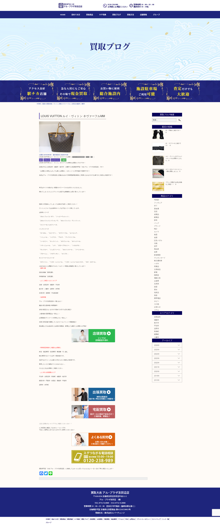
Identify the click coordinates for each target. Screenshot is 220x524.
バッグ (156, 223)
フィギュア (158, 202)
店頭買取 (92, 519)
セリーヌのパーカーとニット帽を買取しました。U (174, 170)
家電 (155, 272)
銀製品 (156, 217)
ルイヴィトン (55, 160)
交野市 (156, 328)
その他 (156, 304)
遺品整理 (114, 519)
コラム (156, 310)
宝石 (155, 211)
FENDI (156, 200)
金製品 (156, 214)
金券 (155, 252)
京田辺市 (157, 317)
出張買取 (99, 519)
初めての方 (76, 14)
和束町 (156, 331)
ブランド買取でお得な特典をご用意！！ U (174, 183)
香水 (155, 289)
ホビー (156, 301)
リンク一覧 (165, 519)
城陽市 (156, 320)
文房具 (156, 283)
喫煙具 (156, 275)
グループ (156, 14)
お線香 (156, 281)
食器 (155, 234)
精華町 (156, 334)
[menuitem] (62, 14)
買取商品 (89, 14)
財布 (155, 220)
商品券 (156, 249)
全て (41, 160)
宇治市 (156, 325)
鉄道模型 (157, 255)
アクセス (121, 519)
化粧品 (156, 292)
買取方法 (130, 14)
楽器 (155, 286)
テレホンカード (159, 257)
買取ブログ (116, 14)
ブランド (47, 160)
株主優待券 (158, 260)
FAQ (126, 519)
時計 (155, 229)
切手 (155, 246)
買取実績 (70, 519)
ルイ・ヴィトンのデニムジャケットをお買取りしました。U (174, 158)
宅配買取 (107, 519)
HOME (62, 14)
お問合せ (132, 519)
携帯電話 (157, 298)
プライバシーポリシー (144, 519)
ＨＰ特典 (102, 14)
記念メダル (158, 240)
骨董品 (156, 266)
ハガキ (156, 263)
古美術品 (157, 269)
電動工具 (157, 278)
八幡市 (64, 160)
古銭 (155, 243)
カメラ (156, 231)
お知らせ (157, 307)
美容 (155, 295)
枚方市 (156, 322)
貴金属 (156, 208)
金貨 (155, 237)
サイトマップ (156, 519)
